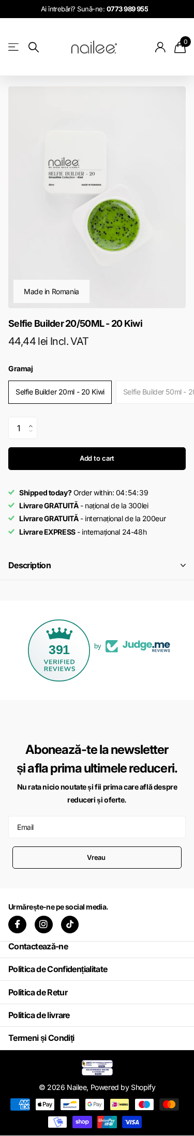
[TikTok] (70, 925)
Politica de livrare (39, 1015)
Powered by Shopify (123, 1087)
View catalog (14, 47)
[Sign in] (160, 47)
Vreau (97, 857)
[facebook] (17, 925)
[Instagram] (44, 925)
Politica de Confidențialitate (57, 969)
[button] (33, 420)
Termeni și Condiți (41, 1038)
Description (29, 565)
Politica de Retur (37, 992)
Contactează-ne (38, 946)
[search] (33, 47)
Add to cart (97, 458)
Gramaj (20, 368)
